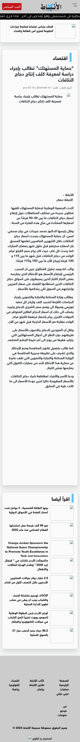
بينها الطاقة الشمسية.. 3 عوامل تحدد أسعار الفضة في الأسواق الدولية (26, 509)
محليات (64, 688)
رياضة (15, 688)
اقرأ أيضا (60, 498)
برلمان (40, 688)
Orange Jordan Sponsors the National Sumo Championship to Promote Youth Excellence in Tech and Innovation (26, 549)
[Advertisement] (40, 149)
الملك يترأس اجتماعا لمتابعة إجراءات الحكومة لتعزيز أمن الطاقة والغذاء (31, 28)
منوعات (62, 714)
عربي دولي (62, 693)
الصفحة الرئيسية (64, 682)
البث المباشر (12, 7)
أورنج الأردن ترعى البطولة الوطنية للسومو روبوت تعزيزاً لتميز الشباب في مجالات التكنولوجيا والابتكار (28, 617)
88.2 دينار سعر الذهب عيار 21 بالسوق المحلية (30, 632)
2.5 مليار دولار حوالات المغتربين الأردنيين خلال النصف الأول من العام (26, 579)
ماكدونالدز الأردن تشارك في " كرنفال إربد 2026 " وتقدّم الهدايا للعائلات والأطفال (26, 564)
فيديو (63, 710)
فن (65, 705)
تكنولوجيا (14, 684)
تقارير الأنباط (36, 684)
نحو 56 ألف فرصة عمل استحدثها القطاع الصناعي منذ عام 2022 (28, 527)
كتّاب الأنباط (37, 680)
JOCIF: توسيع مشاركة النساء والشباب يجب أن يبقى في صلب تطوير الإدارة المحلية (28, 599)
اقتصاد (60, 57)
